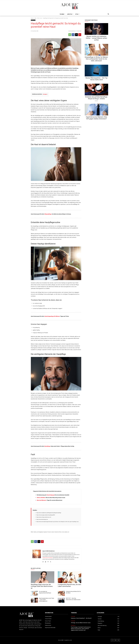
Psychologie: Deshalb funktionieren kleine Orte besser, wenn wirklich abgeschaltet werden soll (81, 629)
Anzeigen (45, 94)
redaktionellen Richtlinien (47, 557)
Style (35, 18)
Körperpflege (48, 214)
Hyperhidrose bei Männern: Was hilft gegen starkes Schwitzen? (96, 118)
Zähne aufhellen (41, 497)
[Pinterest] (79, 34)
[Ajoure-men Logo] (69, 6)
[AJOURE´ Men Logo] (30, 615)
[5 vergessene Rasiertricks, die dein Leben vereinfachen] (69, 577)
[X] (76, 34)
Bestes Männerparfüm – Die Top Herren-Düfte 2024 (96, 79)
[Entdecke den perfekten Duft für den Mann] (61, 593)
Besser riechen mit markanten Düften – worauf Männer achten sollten (96, 38)
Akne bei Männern (41, 500)
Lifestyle (73, 616)
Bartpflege (47, 446)
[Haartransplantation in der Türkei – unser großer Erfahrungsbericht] (34, 600)
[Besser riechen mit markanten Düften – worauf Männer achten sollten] (96, 29)
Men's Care (39, 18)
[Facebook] (73, 34)
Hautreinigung (50, 495)
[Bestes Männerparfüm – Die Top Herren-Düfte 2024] (96, 70)
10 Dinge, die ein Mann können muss (80, 622)
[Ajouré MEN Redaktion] (36, 556)
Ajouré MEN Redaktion (48, 551)
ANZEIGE (96, 100)
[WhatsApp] (69, 34)
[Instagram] (45, 561)
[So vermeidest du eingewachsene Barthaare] (34, 593)
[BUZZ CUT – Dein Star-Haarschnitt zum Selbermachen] (61, 600)
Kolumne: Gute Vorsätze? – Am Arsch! (81, 618)
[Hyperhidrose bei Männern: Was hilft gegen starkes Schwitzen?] (96, 109)
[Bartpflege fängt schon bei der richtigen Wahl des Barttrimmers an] (42, 577)
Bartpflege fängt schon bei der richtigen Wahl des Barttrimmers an (42, 586)
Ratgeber (73, 625)
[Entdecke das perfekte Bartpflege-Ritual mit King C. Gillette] (96, 89)
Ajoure (32, 18)
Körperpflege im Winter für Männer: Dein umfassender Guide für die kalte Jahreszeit (96, 59)
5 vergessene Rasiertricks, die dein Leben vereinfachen (69, 585)
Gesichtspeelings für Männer (52, 316)
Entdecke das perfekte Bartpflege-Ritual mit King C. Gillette (96, 98)
